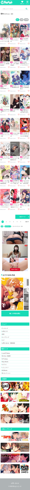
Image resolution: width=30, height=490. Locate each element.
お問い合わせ (15, 483)
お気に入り (22, 3)
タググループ (8, 226)
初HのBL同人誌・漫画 (18, 226)
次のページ (22, 216)
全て (17, 19)
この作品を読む (15, 313)
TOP (2, 226)
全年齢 (26, 19)
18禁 (21, 19)
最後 (26, 221)
